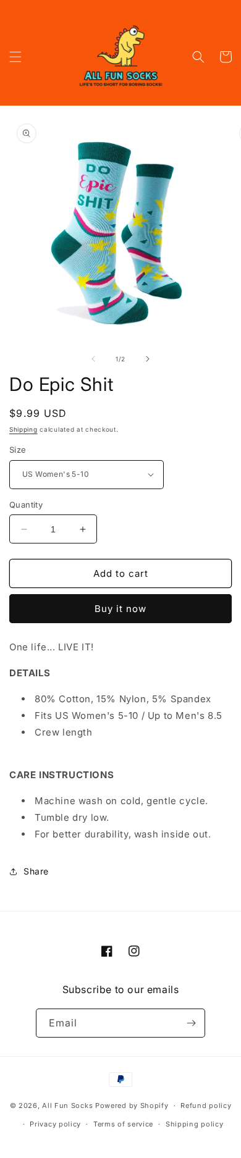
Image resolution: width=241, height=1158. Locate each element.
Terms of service (123, 1124)
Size (18, 450)
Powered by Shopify (132, 1105)
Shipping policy (195, 1124)
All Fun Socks (67, 1105)
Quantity (26, 505)
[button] (15, 56)
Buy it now (120, 609)
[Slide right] (147, 358)
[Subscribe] (191, 1023)
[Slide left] (93, 358)
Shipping (23, 429)
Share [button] (36, 871)
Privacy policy (55, 1124)
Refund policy (205, 1105)
